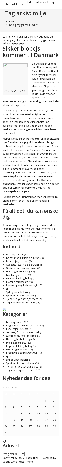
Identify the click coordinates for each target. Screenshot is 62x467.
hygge (43, 40)
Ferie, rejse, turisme (17, 261)
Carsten (7, 36)
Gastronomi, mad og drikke (21, 268)
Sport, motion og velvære (20, 295)
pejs (21, 43)
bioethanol (23, 40)
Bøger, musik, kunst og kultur (22, 257)
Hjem (12, 21)
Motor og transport (17, 281)
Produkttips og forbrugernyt (21, 285)
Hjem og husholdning (24, 36)
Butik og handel (14, 254)
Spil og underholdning (18, 292)
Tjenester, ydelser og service (22, 299)
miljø (5, 43)
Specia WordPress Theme (18, 461)
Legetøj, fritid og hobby (19, 278)
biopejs (34, 40)
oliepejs (13, 43)
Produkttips (14, 4)
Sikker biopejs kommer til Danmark (31, 52)
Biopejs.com (51, 138)
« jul (5, 441)
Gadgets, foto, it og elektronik (22, 264)
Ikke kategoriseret (16, 275)
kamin (51, 40)
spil (8, 288)
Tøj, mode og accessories (20, 302)
